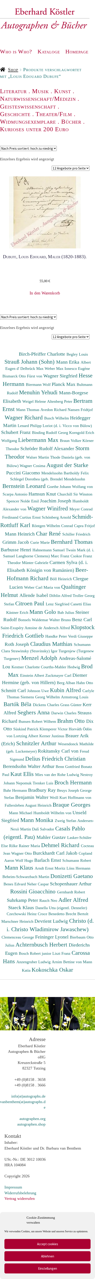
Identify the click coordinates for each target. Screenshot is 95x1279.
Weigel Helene (34, 401)
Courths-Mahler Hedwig (61, 667)
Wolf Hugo (24, 860)
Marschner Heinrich (17, 921)
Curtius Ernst (30, 517)
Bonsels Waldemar (33, 620)
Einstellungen (47, 1268)
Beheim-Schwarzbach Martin (26, 876)
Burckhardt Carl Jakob (56, 853)
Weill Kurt (59, 797)
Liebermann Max (39, 440)
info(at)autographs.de (28, 1096)
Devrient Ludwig (51, 921)
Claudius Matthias (52, 644)
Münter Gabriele (35, 562)
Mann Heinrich (20, 534)
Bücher (71, 121)
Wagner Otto (22, 853)
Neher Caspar (38, 884)
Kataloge (49, 51)
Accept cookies (47, 1244)
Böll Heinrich (61, 579)
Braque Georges (71, 804)
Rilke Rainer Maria (25, 846)
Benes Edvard (15, 884)
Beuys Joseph (68, 790)
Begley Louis (77, 354)
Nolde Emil (30, 501)
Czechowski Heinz (22, 914)
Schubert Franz (16, 432)
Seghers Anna (34, 712)
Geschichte (15, 114)
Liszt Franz (62, 953)
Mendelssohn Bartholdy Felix (65, 473)
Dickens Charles (46, 705)
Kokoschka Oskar (52, 969)
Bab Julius (66, 612)
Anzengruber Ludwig (34, 962)
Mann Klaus (20, 867)
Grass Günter (71, 705)
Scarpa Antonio (15, 494)
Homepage (76, 51)
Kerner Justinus (52, 736)
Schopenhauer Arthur (70, 883)
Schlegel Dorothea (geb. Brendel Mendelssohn (47, 479)
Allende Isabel (34, 595)
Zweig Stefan (66, 820)
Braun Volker (71, 440)
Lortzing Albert (26, 736)
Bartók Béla (18, 704)
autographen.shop (31, 1124)
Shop (13, 69)
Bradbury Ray (42, 790)
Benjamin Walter (32, 797)
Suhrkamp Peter (23, 900)
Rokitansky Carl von (59, 751)
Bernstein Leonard (24, 486)
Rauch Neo (48, 900)
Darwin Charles (64, 713)
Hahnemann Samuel (49, 550)
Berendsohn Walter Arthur (29, 766)
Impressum (13, 1187)
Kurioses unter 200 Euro (34, 129)
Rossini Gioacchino (33, 891)
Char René (49, 533)
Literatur (13, 91)
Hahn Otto (84, 683)
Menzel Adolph (40, 658)
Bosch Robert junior (35, 953)
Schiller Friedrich (76, 534)
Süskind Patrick (26, 729)
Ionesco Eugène (77, 368)
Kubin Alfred (66, 690)
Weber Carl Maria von (42, 587)
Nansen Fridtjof (80, 409)
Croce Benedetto (52, 914)
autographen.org (32, 1118)
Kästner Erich (17, 612)
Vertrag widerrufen (19, 1198)
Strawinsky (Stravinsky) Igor (35, 651)
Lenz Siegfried (58, 604)
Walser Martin (38, 457)
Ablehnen (47, 1256)
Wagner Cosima (33, 465)
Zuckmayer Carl (58, 675)
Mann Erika (68, 362)
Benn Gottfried (68, 766)
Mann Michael (21, 813)
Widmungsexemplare (28, 121)
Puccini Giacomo (23, 472)
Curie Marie (40, 542)
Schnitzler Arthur (37, 743)
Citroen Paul (30, 603)
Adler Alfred (73, 899)
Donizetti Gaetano (71, 876)
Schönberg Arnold (57, 517)
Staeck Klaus (21, 907)
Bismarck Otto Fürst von (22, 376)
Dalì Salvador (43, 829)
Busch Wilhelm (57, 418)
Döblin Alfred (61, 595)
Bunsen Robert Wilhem (38, 721)
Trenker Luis (43, 783)
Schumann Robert (76, 860)
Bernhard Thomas (72, 541)
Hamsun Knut (42, 494)
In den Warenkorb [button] (45, 293)
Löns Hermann (78, 868)
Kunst (62, 91)
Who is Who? (16, 51)
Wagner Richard (24, 417)
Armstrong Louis (74, 697)
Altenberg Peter (60, 401)
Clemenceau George (18, 937)
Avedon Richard (54, 409)
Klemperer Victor (54, 729)
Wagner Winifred (48, 508)
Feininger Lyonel (52, 937)
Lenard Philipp (30, 425)
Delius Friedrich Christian (55, 758)
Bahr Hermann (15, 790)
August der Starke (67, 465)
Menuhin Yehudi (39, 392)
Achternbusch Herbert (42, 944)
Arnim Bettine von (67, 962)
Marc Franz (60, 556)
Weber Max (55, 368)
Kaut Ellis (22, 774)
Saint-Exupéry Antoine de (22, 628)
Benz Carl (82, 619)
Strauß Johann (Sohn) (30, 361)
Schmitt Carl (14, 690)
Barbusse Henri (16, 549)
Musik (40, 91)
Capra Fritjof (84, 526)
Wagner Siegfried (61, 376)
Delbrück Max (32, 368)
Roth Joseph (17, 644)
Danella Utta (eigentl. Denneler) (61, 908)
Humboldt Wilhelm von (52, 813)
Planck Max (64, 384)
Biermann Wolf (39, 384)
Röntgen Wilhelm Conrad (53, 526)
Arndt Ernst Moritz (50, 868)
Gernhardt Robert (71, 892)
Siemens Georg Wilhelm (41, 697)
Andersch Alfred (57, 628)
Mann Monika (37, 820)
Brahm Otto (71, 720)
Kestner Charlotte (26, 667)
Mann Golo (43, 611)
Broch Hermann (73, 782)
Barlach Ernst (48, 860)
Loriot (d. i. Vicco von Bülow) (67, 425)
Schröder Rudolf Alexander (47, 448)
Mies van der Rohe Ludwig (57, 774)
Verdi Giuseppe (80, 636)
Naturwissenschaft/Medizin (38, 98)
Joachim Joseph (56, 501)
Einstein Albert (32, 675)
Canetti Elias (80, 604)
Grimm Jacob (16, 542)
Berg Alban (66, 683)
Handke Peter (56, 636)
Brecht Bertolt (77, 914)
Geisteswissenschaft (28, 106)
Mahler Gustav (51, 837)
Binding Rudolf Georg (50, 432)
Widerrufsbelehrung (20, 1193)
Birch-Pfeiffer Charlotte (42, 354)
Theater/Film (54, 114)
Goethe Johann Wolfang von (70, 486)
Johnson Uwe (38, 691)
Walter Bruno (60, 620)
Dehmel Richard (61, 845)
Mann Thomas (28, 409)
